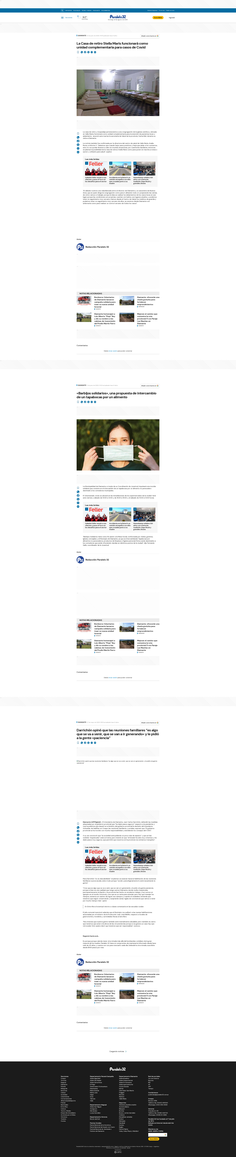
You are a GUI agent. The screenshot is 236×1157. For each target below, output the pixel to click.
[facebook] (85, 52)
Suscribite (158, 17)
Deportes (68, 10)
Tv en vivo (162, 10)
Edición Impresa (152, 10)
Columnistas (105, 10)
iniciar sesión (113, 351)
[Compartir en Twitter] (88, 52)
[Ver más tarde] (78, 52)
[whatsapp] (82, 52)
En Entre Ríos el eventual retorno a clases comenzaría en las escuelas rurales (114, 906)
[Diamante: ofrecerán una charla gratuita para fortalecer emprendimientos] (126, 300)
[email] (92, 52)
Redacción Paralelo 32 (97, 246)
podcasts (96, 10)
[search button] (62, 10)
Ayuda (128, 1148)
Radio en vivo (170, 10)
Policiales (76, 10)
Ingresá (172, 17)
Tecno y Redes (86, 10)
